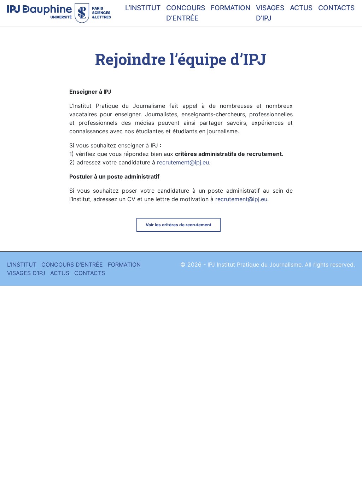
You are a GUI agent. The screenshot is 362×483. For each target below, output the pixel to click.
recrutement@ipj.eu (183, 162)
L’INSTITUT (142, 8)
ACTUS (301, 8)
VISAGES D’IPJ (270, 13)
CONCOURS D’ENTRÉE (185, 13)
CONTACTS (336, 8)
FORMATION (230, 8)
